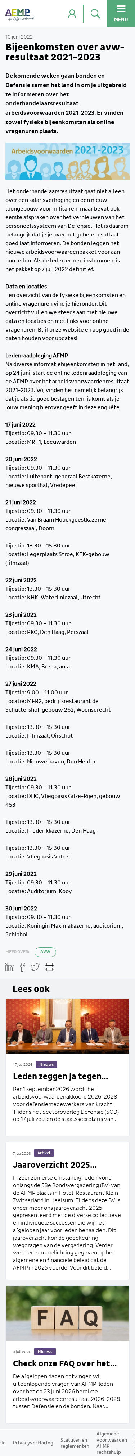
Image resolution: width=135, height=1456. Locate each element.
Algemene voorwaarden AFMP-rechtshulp (111, 1443)
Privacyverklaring (33, 1443)
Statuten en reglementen (74, 1443)
